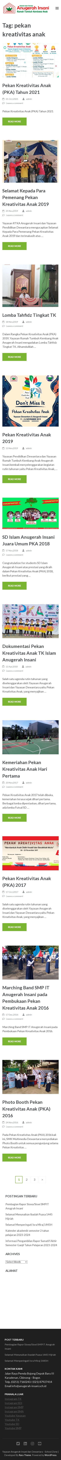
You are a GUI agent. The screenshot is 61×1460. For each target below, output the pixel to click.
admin (29, 99)
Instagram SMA (14, 1411)
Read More (14, 121)
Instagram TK (13, 1399)
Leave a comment (14, 103)
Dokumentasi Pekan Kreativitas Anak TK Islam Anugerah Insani (29, 652)
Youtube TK (12, 1419)
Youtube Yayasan (15, 1415)
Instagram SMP (14, 1407)
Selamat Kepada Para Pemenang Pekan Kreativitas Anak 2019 (25, 197)
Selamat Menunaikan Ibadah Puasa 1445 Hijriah (30, 1354)
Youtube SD (12, 1424)
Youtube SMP (13, 1428)
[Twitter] (18, 1444)
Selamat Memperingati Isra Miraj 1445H (28, 1224)
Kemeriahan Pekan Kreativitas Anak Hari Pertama (24, 769)
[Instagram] (32, 1444)
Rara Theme (25, 1455)
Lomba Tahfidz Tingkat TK (29, 315)
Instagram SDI (13, 1403)
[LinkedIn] (25, 1444)
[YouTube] (39, 1444)
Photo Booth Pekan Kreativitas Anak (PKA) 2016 (26, 1108)
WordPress (50, 1455)
